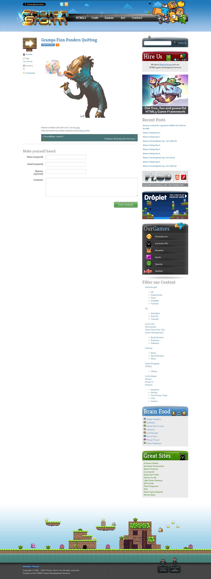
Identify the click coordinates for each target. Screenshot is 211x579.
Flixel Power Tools (159, 395)
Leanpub (151, 429)
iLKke (30, 54)
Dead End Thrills (151, 475)
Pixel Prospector (151, 486)
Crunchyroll (149, 472)
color (24, 61)
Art (123, 18)
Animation (155, 313)
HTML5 (81, 18)
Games (109, 18)
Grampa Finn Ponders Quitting (69, 40)
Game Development (154, 332)
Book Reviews (157, 337)
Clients (154, 371)
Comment (38, 179)
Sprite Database (154, 443)
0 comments (30, 73)
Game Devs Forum (155, 426)
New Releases (157, 356)
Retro (153, 358)
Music (153, 353)
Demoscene (150, 327)
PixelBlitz (155, 301)
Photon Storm (165, 64)
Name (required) (35, 156)
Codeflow (151, 422)
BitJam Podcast (151, 469)
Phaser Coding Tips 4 (151, 153)
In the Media (150, 376)
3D (152, 292)
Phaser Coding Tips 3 (151, 162)
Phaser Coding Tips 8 (151, 133)
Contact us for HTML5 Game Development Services (46, 573)
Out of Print (152, 436)
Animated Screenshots (154, 466)
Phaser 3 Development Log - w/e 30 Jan (159, 158)
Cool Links (150, 324)
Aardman (155, 389)
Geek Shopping (152, 363)
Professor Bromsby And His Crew (120, 139)
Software (155, 343)
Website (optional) (38, 172)
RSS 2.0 (82, 131)
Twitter (62, 4)
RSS (66, 4)
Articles (154, 392)
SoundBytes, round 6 (53, 136)
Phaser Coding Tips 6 (151, 145)
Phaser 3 (149, 382)
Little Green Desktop (153, 480)
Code (95, 18)
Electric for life (150, 477)
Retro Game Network (153, 492)
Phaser (148, 379)
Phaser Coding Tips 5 (151, 149)
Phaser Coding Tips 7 (151, 137)
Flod (153, 398)
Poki (146, 489)
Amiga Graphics (154, 419)
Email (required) (35, 164)
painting (29, 61)
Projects (148, 385)
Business (155, 340)
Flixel (153, 298)
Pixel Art (154, 316)
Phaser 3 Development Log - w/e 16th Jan (160, 166)
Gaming (148, 348)
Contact (137, 18)
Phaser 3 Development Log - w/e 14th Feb (160, 141)
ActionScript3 (151, 287)
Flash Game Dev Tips (155, 330)
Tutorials (155, 303)
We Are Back (149, 495)
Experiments (156, 295)
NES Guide (149, 483)
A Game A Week (151, 463)
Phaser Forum (153, 440)
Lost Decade (152, 433)
